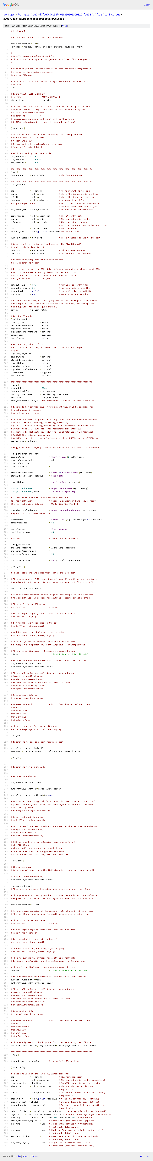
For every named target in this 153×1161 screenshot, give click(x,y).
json (147, 1156)
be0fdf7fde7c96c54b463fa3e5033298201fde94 (62, 14)
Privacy (26, 1156)
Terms (34, 1156)
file (64, 26)
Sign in (147, 4)
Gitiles (18, 1156)
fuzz (99, 14)
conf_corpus (112, 14)
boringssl (9, 14)
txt (140, 1156)
